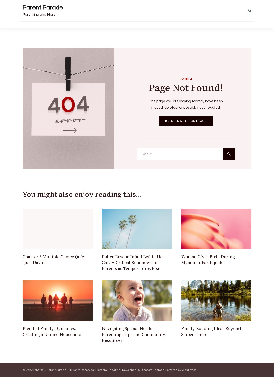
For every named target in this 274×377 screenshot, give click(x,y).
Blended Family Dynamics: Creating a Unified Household (52, 331)
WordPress (189, 370)
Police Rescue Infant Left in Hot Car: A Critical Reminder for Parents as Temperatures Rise (133, 262)
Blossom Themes (152, 370)
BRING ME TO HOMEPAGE (186, 121)
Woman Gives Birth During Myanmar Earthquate (208, 259)
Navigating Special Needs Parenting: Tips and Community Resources (133, 334)
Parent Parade (43, 7)
